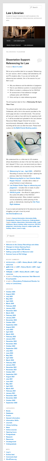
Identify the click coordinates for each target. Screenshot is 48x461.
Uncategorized (11, 441)
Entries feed (10, 454)
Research (18, 220)
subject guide (32, 226)
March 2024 (10, 313)
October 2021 (10, 372)
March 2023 (10, 334)
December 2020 (11, 395)
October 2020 (10, 400)
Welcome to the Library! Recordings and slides (22, 244)
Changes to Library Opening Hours (18, 247)
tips (38, 226)
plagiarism (9, 226)
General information (18, 218)
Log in (8, 452)
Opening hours (11, 432)
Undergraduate (35, 220)
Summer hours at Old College (16, 254)
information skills (30, 222)
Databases (9, 413)
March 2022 (10, 360)
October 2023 (10, 322)
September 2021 (11, 374)
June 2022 (9, 353)
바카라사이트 (10, 262)
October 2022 (10, 346)
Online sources (11, 430)
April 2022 (9, 358)
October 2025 (10, 292)
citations (14, 222)
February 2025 (11, 306)
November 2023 (11, 320)
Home (8, 41)
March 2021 (10, 388)
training (8, 228)
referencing (17, 226)
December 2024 (11, 310)
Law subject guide (19, 41)
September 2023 (11, 325)
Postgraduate (10, 220)
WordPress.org (11, 459)
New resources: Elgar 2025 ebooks (18, 249)
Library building (11, 425)
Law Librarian (15, 13)
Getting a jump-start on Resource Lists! (19, 252)
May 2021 (9, 384)
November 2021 (11, 369)
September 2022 (11, 348)
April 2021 (9, 386)
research (24, 226)
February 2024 (11, 315)
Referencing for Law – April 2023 (21, 171)
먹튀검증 (9, 272)
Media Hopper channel (14, 45)
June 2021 (9, 381)
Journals (9, 423)
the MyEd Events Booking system (25, 128)
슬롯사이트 (9, 267)
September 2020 (11, 403)
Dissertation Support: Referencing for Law (18, 61)
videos (14, 228)
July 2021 (9, 379)
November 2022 (11, 344)
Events (8, 415)
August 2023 (10, 327)
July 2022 (9, 351)
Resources (25, 220)
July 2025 (9, 296)
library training (18, 224)
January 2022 (10, 365)
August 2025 (10, 294)
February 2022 (11, 362)
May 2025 (9, 299)
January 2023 (10, 339)
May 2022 (9, 355)
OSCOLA (38, 224)
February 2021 (11, 391)
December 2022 (11, 341)
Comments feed (11, 457)
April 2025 (9, 301)
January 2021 (10, 393)
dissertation (21, 222)
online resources (28, 224)
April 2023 (9, 332)
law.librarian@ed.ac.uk (14, 214)
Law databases (28, 45)
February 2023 (11, 336)
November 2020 (11, 398)
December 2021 (11, 367)
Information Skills (31, 218)
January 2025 (10, 308)
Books (8, 411)
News (8, 427)
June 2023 (9, 329)
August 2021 (10, 377)
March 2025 (10, 303)
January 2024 (10, 318)
